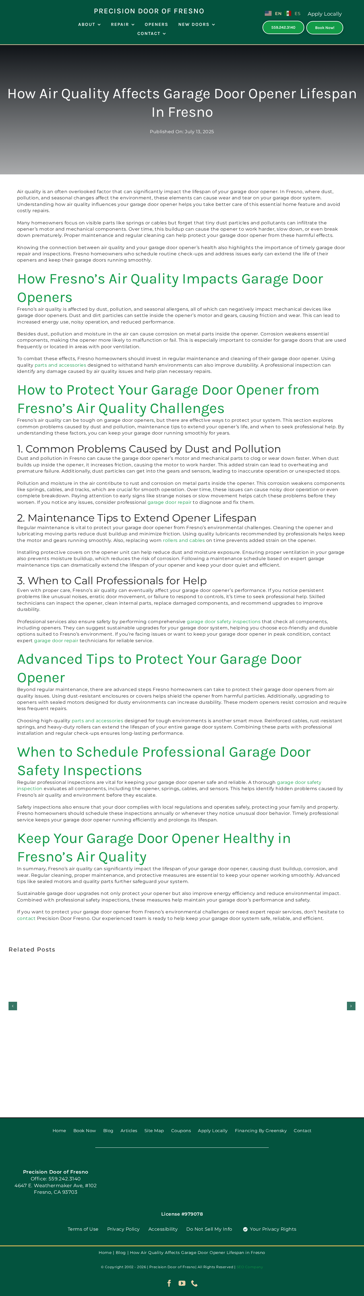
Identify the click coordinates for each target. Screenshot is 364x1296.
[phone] (194, 1283)
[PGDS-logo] (27, 5)
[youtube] (182, 1283)
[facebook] (169, 1283)
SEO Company (250, 1267)
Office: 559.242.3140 (56, 1179)
